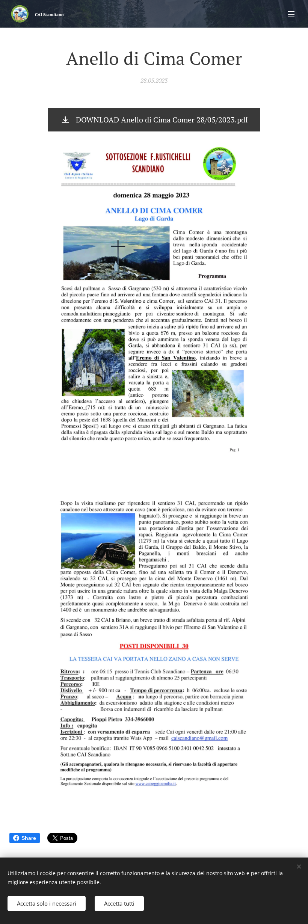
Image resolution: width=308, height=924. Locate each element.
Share (28, 838)
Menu (291, 13)
